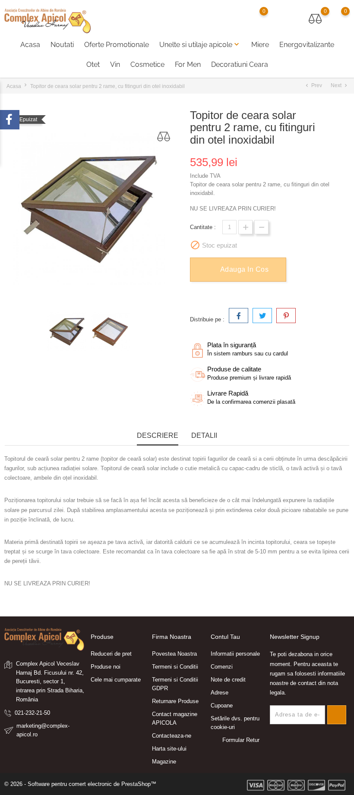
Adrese (219, 692)
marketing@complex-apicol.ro (43, 730)
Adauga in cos (244, 269)
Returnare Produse (175, 701)
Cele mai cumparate (116, 679)
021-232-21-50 (32, 713)
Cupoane (222, 705)
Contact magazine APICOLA (174, 718)
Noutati (62, 45)
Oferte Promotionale (116, 45)
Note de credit (228, 679)
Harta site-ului (169, 748)
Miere (260, 45)
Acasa (30, 45)
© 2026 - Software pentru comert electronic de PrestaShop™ (80, 784)
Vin (115, 64)
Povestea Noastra (174, 653)
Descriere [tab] (157, 435)
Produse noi (105, 666)
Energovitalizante (306, 45)
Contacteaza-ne (171, 735)
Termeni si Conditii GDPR (175, 683)
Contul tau (225, 636)
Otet (93, 64)
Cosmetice (147, 64)
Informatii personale (235, 653)
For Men (188, 64)
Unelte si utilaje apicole (200, 44)
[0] (315, 18)
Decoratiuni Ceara (239, 64)
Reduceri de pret (111, 653)
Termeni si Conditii (175, 666)
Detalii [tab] (204, 435)
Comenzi (222, 666)
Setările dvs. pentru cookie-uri (235, 722)
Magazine (164, 761)
